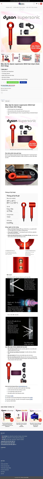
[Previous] (3, 32)
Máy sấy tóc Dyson (31, 7)
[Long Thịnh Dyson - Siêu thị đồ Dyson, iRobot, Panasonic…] (21, 3)
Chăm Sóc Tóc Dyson (19, 7)
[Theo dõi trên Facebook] (34, 4)
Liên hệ (2, 473)
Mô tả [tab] (3, 101)
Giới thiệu (3, 471)
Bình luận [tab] (7, 101)
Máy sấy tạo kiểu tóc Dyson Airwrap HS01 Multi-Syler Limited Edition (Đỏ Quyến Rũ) (7, 424)
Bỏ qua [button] (31, 0)
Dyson (6, 90)
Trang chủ (9, 7)
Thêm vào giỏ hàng (13, 82)
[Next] (40, 32)
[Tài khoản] (38, 3)
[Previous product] (22, 9)
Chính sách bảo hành (5, 465)
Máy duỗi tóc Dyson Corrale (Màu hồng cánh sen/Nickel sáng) (21, 424)
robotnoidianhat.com (22, 386)
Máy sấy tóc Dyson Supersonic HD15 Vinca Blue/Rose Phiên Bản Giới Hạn (35, 424)
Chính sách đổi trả (4, 463)
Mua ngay (23, 82)
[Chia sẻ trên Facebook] (2, 93)
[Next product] (20, 9)
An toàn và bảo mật (5, 469)
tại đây (12, 395)
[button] (1, 3)
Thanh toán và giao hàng (6, 467)
